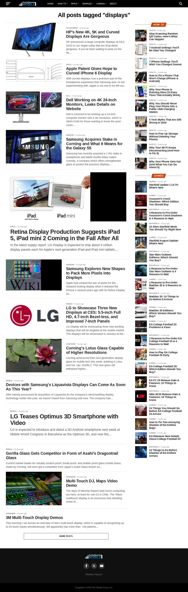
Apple (74, 3)
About (113, 3)
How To (62, 3)
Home (50, 3)
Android (87, 3)
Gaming (100, 3)
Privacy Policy (94, 574)
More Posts (66, 536)
